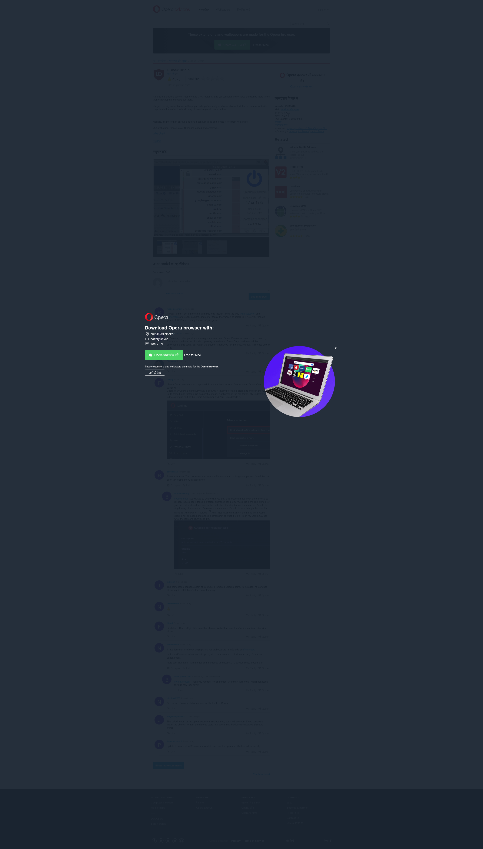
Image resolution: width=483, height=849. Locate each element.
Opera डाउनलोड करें (166, 355)
